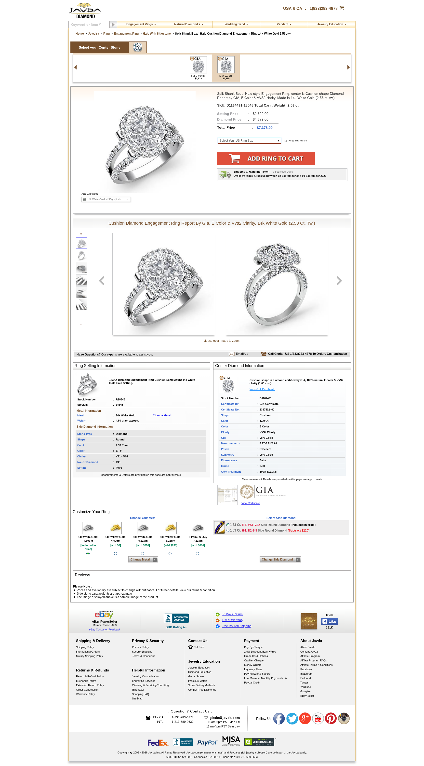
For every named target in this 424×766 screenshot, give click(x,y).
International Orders (88, 651)
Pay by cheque (253, 647)
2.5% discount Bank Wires (260, 651)
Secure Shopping (142, 651)
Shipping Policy (85, 647)
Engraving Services (143, 680)
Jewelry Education (330, 24)
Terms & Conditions (143, 656)
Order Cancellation (87, 689)
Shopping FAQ (140, 694)
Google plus (305, 718)
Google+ (305, 691)
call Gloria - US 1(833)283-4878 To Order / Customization (307, 354)
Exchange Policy (86, 680)
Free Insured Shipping (237, 626)
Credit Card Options (256, 656)
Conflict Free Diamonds (202, 689)
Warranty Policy (85, 694)
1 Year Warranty (232, 620)
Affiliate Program (310, 656)
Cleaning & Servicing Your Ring (150, 685)
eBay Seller (307, 695)
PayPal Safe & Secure (257, 673)
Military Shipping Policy (89, 656)
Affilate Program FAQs (313, 660)
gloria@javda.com (225, 718)
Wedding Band (235, 24)
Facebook (306, 669)
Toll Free (199, 647)
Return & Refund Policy (90, 676)
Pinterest (305, 678)
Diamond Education (199, 671)
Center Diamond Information (239, 366)
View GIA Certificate (262, 389)
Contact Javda (309, 651)
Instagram (306, 673)
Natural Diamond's (187, 24)
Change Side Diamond (277, 559)
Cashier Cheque (254, 660)
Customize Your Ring (91, 512)
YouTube (305, 686)
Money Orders (253, 664)
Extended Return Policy (90, 685)
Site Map (137, 698)
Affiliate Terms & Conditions (316, 664)
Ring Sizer (138, 689)
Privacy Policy (140, 647)
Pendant (282, 24)
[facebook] (309, 621)
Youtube (318, 718)
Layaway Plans (253, 669)
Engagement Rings (139, 24)
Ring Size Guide (298, 140)
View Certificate (250, 503)
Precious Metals (197, 680)
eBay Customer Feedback (104, 629)
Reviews (82, 575)
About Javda (307, 647)
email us (242, 354)
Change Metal (162, 415)
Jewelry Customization (145, 676)
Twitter (304, 682)
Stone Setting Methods (201, 685)
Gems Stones (196, 676)
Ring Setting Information (96, 366)
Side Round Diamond (273, 525)
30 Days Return (232, 614)
